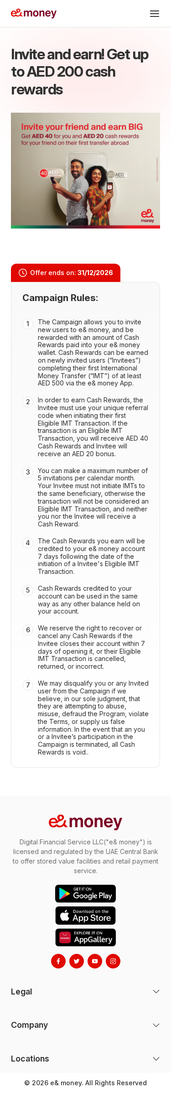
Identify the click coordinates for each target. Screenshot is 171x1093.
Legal (21, 991)
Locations (30, 1058)
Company (29, 1025)
